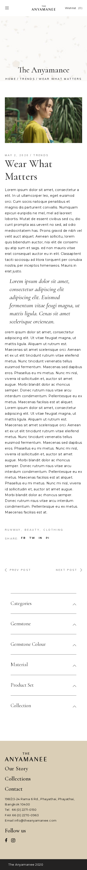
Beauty (32, 529)
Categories (21, 603)
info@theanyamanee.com (35, 820)
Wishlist (74, 8)
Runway (13, 529)
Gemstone (21, 624)
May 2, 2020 (17, 155)
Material (19, 664)
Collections (18, 778)
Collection (21, 706)
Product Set (22, 685)
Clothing (53, 529)
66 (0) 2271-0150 (24, 809)
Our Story (16, 768)
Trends (27, 78)
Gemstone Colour (28, 644)
